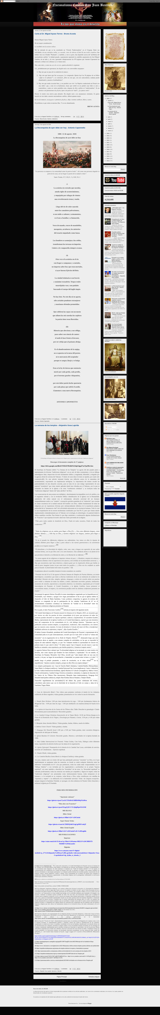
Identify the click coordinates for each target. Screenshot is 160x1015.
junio (109, 119)
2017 (108, 151)
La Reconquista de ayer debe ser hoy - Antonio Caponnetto (60, 128)
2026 (108, 98)
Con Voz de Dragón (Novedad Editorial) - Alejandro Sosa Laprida (118, 326)
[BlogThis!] (78, 117)
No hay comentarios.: (66, 116)
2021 (108, 142)
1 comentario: (64, 419)
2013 (108, 160)
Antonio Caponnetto (44, 421)
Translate (117, 488)
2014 (108, 158)
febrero (110, 128)
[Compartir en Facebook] (81, 117)
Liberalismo (55, 119)
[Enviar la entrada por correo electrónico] (74, 116)
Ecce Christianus (111, 455)
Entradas (109, 427)
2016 (108, 154)
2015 (108, 156)
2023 (108, 138)
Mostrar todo (122, 478)
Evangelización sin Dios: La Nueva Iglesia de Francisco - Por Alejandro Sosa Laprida (118, 221)
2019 (108, 147)
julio (109, 117)
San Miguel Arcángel (112, 447)
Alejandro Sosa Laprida (45, 971)
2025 (108, 133)
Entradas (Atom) (71, 981)
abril (109, 123)
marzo (110, 126)
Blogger (89, 1003)
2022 (108, 140)
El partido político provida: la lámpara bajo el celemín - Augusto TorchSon (118, 234)
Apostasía (54, 971)
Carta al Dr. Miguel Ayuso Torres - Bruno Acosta (55, 34)
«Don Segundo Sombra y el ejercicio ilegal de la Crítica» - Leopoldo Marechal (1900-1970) (114, 441)
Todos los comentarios (113, 429)
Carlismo (49, 119)
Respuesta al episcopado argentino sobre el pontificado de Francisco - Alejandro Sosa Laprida (118, 301)
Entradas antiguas (94, 976)
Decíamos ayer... (111, 438)
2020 (108, 144)
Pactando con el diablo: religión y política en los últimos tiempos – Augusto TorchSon (118, 259)
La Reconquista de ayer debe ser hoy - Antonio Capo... (114, 108)
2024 (108, 135)
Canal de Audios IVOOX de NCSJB (114, 190)
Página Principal (62, 976)
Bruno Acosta (43, 119)
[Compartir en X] (80, 117)
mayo (109, 121)
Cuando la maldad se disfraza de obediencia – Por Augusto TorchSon (118, 246)
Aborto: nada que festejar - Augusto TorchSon (118, 313)
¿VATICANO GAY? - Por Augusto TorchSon (118, 208)
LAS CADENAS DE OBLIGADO (114, 462)
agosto (110, 100)
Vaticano (59, 971)
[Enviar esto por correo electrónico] (77, 117)
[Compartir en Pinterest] (83, 117)
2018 (108, 149)
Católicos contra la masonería (115, 467)
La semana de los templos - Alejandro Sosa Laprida (57, 425)
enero (109, 130)
